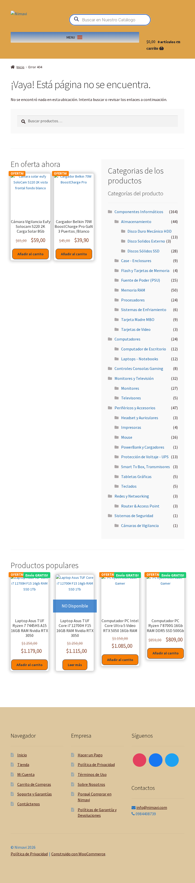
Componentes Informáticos (139, 211)
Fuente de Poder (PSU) (140, 280)
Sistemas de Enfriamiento (143, 309)
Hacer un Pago (90, 754)
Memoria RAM (133, 290)
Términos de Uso (92, 774)
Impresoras (131, 427)
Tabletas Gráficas (136, 476)
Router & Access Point (140, 505)
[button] (71, 37)
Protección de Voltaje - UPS (145, 456)
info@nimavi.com (151, 807)
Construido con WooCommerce (78, 853)
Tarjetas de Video (136, 329)
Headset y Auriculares (139, 417)
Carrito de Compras (34, 784)
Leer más (75, 665)
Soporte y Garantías (34, 793)
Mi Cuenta (26, 774)
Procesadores (133, 299)
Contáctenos (28, 803)
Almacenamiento (136, 221)
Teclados (129, 486)
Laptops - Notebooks (139, 358)
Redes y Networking (132, 496)
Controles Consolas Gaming (139, 368)
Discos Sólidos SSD (143, 250)
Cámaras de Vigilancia (140, 525)
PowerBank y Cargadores (142, 447)
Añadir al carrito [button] (30, 254)
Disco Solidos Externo (146, 241)
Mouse (126, 437)
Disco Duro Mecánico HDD (149, 231)
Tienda (23, 764)
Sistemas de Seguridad (134, 515)
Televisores (131, 397)
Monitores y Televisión (134, 378)
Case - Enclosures (136, 260)
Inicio (20, 67)
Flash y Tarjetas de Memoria (145, 270)
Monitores (130, 388)
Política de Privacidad (96, 764)
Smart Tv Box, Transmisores (145, 466)
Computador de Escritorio (143, 348)
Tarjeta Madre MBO (137, 319)
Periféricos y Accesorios (135, 407)
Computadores (127, 339)
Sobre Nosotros (91, 784)
